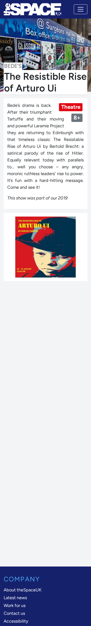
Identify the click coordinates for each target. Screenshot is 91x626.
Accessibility (16, 621)
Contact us (14, 613)
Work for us (14, 605)
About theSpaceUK (22, 590)
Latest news (15, 597)
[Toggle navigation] (80, 9)
